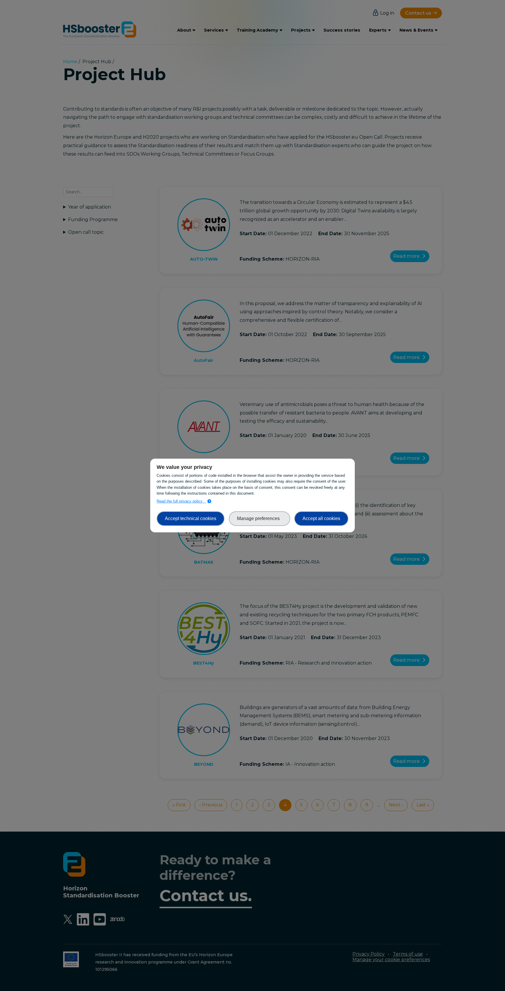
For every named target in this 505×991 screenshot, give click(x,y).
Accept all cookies (321, 518)
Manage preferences (259, 518)
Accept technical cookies (190, 518)
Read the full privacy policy (181, 501)
